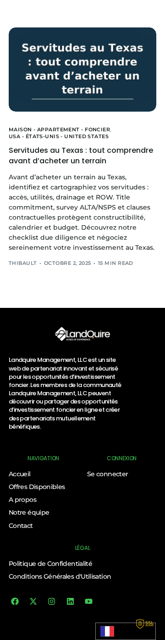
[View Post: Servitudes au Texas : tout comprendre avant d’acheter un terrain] (82, 69)
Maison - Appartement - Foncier (59, 129)
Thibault (23, 263)
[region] (82, 562)
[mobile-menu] (150, 10)
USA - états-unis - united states (59, 136)
